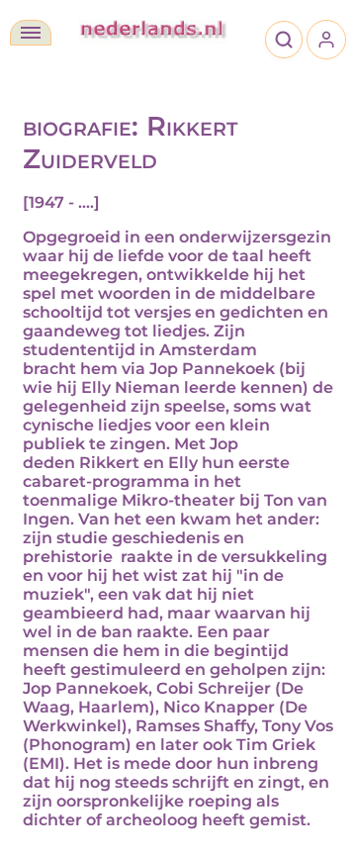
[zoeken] (284, 39)
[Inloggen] (326, 39)
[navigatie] (30, 33)
